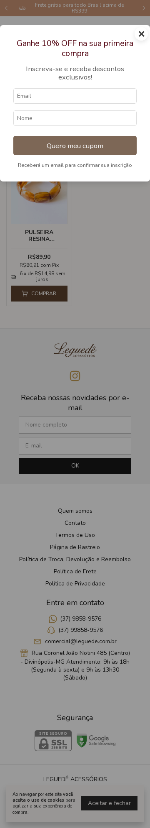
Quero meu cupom (75, 146)
